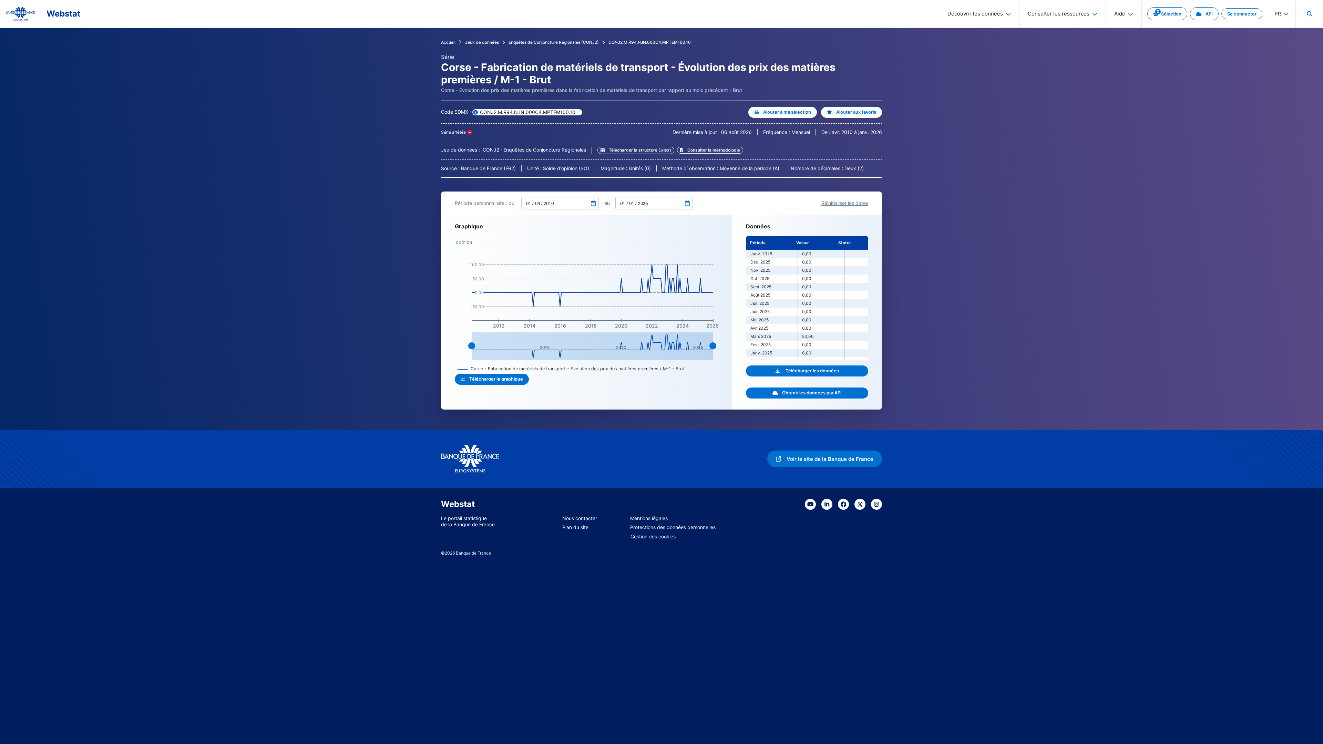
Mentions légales (649, 518)
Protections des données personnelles (673, 527)
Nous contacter (579, 518)
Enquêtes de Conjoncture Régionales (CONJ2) (554, 42)
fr (1278, 14)
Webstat (63, 14)
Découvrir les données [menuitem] (975, 13)
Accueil (448, 42)
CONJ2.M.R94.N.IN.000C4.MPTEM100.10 (649, 42)
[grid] (807, 298)
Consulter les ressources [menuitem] (1058, 13)
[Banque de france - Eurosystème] (20, 14)
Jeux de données (482, 42)
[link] (1167, 13)
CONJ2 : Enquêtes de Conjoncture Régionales (534, 150)
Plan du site (575, 527)
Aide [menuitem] (1119, 13)
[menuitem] (1309, 14)
